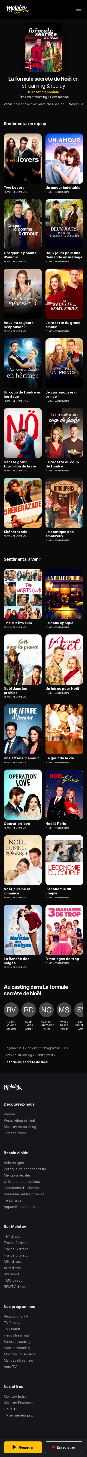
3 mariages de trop (62, 959)
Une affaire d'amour (21, 758)
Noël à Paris (55, 824)
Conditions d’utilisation (22, 1188)
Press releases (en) (19, 1120)
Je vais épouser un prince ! (61, 394)
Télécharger (13, 1200)
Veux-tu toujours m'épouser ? (19, 325)
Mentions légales (17, 1175)
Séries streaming (17, 1341)
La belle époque (59, 623)
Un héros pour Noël (62, 689)
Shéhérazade (15, 532)
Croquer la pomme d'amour (20, 255)
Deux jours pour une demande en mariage (64, 255)
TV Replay (12, 1322)
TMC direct (13, 1280)
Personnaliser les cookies (24, 1194)
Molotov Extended (18, 1402)
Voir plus (76, 104)
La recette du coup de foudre (62, 464)
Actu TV (10, 1366)
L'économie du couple (58, 891)
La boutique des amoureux (59, 534)
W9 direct (11, 1274)
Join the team (15, 1133)
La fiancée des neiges (16, 961)
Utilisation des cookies (22, 1181)
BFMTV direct (15, 1286)
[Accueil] (17, 9)
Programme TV (16, 1316)
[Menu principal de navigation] (78, 9)
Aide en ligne (14, 1162)
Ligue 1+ (10, 1409)
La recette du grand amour (63, 325)
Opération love (17, 824)
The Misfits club (18, 623)
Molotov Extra (15, 1396)
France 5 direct (16, 1255)
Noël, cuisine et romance (17, 891)
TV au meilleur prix (18, 1415)
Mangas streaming (18, 1360)
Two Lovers (14, 188)
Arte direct (12, 1268)
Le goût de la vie (59, 758)
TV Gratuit (12, 1329)
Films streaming (16, 1335)
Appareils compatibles (21, 1206)
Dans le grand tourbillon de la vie (20, 464)
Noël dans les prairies (15, 691)
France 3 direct (16, 1249)
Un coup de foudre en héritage (22, 394)
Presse (9, 1114)
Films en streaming (33, 97)
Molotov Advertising (20, 1126)
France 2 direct (16, 1242)
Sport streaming (17, 1348)
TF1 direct (12, 1236)
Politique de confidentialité (25, 1169)
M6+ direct (12, 1261)
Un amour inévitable (63, 188)
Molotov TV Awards (19, 1354)
